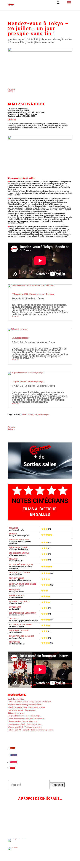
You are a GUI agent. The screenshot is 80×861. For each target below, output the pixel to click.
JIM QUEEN (14, 619)
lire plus (15, 316)
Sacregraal (18, 39)
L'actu (29, 42)
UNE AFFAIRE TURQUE (18, 547)
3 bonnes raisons (50, 39)
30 (33, 415)
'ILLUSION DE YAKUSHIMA (21, 624)
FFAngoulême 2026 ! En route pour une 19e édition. (33, 294)
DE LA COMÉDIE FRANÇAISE (21, 565)
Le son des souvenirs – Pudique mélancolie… (26, 719)
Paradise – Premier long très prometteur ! (25, 705)
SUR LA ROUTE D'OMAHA (20, 572)
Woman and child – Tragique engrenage (24, 727)
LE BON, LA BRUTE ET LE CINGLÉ (22, 584)
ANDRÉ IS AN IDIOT (17, 596)
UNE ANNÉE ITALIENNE (19, 630)
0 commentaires (44, 42)
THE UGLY (13, 559)
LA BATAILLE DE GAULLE (19, 601)
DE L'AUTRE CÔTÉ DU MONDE (21, 636)
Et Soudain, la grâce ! (20, 338)
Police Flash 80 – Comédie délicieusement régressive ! (31, 730)
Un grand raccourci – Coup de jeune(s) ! (28, 381)
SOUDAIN (13, 534)
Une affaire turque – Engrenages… (22, 710)
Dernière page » (42, 415)
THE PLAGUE (14, 642)
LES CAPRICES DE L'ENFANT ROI (22, 613)
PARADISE (13, 528)
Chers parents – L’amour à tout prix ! (23, 721)
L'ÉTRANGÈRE (15, 607)
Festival (31, 298)
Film (22, 42)
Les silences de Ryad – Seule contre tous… (25, 724)
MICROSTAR (14, 590)
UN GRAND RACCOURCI (19, 540)
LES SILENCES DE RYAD (19, 553)
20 (31, 415)
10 (28, 415)
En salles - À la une (36, 342)
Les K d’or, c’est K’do (16, 699)
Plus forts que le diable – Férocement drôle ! (26, 707)
